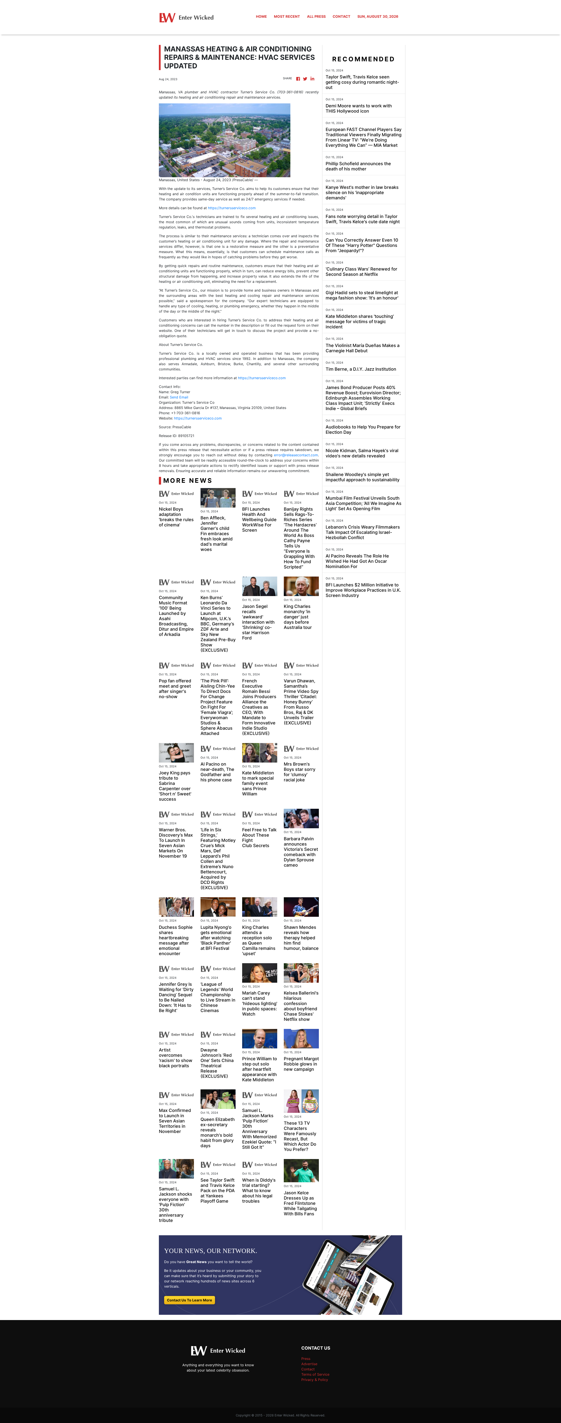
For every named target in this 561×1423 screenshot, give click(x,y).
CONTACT (341, 16)
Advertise (309, 1364)
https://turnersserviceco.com (232, 208)
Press (305, 1358)
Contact (308, 1369)
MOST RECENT (287, 16)
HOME (261, 16)
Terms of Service (315, 1374)
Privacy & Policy (314, 1379)
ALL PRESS (316, 16)
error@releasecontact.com (296, 455)
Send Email (179, 397)
